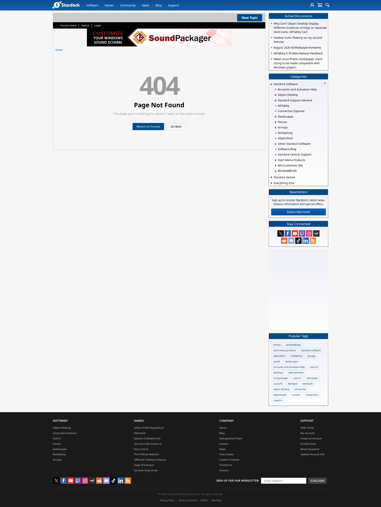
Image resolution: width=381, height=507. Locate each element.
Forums (223, 470)
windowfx (308, 383)
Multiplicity (59, 454)
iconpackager (280, 378)
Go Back (176, 126)
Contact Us (225, 465)
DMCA (204, 500)
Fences (57, 444)
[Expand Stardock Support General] (275, 101)
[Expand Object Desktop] (275, 95)
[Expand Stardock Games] (271, 177)
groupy (311, 356)
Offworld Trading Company (150, 459)
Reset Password (309, 449)
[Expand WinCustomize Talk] (275, 166)
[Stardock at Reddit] (284, 240)
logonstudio (279, 395)
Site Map (216, 500)
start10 (314, 367)
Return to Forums (148, 126)
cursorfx (278, 383)
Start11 (57, 438)
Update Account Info (312, 454)
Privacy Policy (167, 500)
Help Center (307, 427)
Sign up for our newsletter (237, 480)
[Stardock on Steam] (316, 233)
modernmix (312, 395)
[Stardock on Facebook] (287, 233)
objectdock (279, 356)
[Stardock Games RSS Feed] (312, 240)
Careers (223, 444)
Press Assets (226, 454)
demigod (292, 383)
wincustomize (296, 372)
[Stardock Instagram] (309, 233)
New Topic (250, 17)
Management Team (230, 438)
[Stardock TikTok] (298, 240)
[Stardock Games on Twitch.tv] (302, 233)
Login (97, 25)
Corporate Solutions (65, 433)
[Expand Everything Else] (271, 183)
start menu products (284, 350)
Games (109, 5)
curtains (296, 395)
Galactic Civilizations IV (147, 438)
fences (277, 345)
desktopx (278, 372)
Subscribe (317, 481)
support (277, 400)
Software (92, 5)
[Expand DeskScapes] (275, 117)
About (223, 427)
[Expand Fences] (275, 122)
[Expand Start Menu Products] (275, 160)
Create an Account (311, 438)
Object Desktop (62, 427)
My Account (307, 433)
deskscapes (291, 361)
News (145, 5)
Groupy (57, 459)
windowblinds (293, 345)
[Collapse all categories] (324, 83)
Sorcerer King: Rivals (146, 470)
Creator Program (229, 459)
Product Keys (308, 444)
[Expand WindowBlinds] (275, 171)
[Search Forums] (327, 5)
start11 (297, 378)
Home (59, 50)
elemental (300, 389)
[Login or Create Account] (312, 5)
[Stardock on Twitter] (280, 233)
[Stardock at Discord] (291, 240)
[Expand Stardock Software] (271, 84)
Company (226, 420)
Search (85, 25)
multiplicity (296, 356)
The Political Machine (146, 454)
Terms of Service (187, 500)
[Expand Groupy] (275, 128)
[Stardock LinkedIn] (305, 240)
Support (173, 5)
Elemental (140, 433)
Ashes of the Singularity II (149, 427)
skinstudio (312, 378)
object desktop (281, 389)
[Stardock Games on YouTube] (294, 233)
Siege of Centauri (144, 465)
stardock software (311, 350)
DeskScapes (60, 449)
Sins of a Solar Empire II (147, 444)
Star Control (141, 449)
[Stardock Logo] (66, 5)
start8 (276, 361)
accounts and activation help (289, 367)
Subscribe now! (298, 212)
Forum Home (68, 25)
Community (128, 5)
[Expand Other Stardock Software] (275, 144)
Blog (159, 5)
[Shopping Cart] (319, 5)
